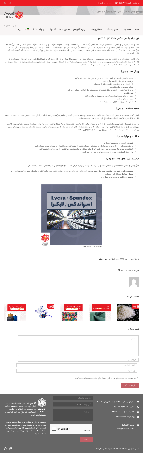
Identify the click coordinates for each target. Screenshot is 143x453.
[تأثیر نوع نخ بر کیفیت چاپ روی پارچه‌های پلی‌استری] (71, 305)
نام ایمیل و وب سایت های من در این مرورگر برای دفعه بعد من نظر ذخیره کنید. (105, 378)
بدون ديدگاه (103, 259)
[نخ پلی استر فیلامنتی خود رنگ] (15, 305)
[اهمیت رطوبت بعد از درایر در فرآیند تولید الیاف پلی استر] (128, 305)
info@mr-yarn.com (105, 3)
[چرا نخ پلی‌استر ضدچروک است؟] (100, 305)
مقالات (111, 259)
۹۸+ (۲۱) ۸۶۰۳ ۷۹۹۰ (121, 407)
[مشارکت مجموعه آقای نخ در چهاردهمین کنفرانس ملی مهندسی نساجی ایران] (43, 305)
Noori (132, 259)
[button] (19, 29)
